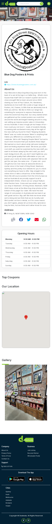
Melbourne (9, 497)
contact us (5, 459)
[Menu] (3, 4)
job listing (31, 450)
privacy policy (6, 453)
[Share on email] (36, 220)
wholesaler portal (34, 456)
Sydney (8, 492)
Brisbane (9, 503)
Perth (7, 494)
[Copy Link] (13, 220)
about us (5, 450)
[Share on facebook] (21, 220)
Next (38, 393)
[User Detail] (48, 3)
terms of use (6, 456)
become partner (33, 453)
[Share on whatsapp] (44, 220)
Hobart (8, 506)
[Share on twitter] (28, 220)
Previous (14, 393)
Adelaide (9, 500)
